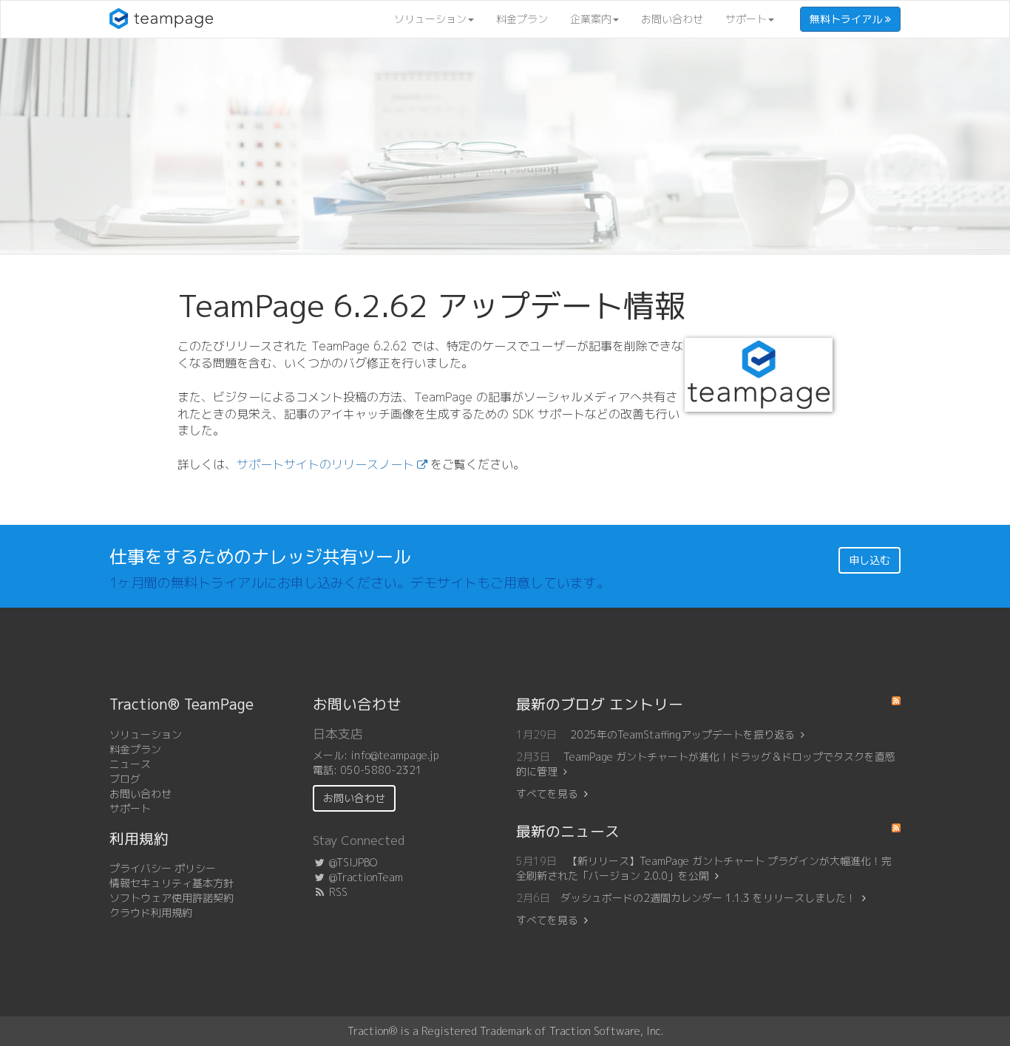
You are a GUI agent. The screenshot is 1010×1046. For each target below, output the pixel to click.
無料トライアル (847, 19)
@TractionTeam (364, 877)
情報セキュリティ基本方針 (171, 883)
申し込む (869, 560)
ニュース (130, 764)
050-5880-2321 (381, 770)
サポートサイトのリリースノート (325, 464)
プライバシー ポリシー (162, 868)
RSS (337, 892)
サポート (746, 19)
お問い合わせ (672, 19)
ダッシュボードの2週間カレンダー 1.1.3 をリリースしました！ (708, 898)
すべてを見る (547, 794)
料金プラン (522, 19)
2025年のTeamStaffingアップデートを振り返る (682, 734)
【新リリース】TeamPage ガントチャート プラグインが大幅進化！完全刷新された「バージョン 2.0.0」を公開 (704, 868)
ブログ (124, 779)
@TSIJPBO (351, 862)
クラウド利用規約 (150, 913)
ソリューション (430, 19)
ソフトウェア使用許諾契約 (171, 898)
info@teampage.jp (394, 755)
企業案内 (590, 19)
